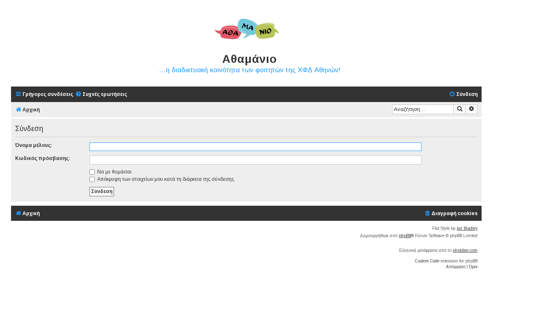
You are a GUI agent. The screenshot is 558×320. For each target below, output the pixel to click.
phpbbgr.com (465, 250)
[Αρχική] (246, 29)
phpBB (405, 235)
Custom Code (427, 261)
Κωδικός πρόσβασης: (42, 158)
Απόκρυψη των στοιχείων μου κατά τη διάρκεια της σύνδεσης (165, 179)
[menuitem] (101, 94)
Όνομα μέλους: (33, 145)
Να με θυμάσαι (114, 172)
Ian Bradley (467, 228)
